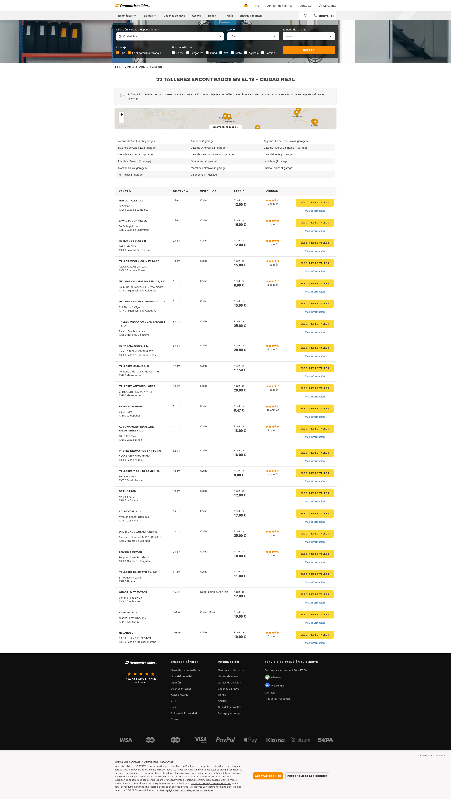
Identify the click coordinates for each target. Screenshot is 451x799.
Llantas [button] (148, 15)
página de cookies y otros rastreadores (210, 783)
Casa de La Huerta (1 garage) (135, 154)
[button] (121, 114)
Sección (231, 29)
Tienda (212, 15)
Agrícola (254, 53)
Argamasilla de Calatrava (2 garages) (286, 141)
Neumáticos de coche (231, 670)
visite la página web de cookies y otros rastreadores (186, 790)
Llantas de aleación (229, 682)
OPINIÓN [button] (272, 191)
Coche (180, 53)
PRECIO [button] (239, 191)
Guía (230, 15)
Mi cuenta (329, 6)
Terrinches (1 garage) (130, 174)
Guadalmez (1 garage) (204, 161)
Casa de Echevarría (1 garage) (208, 147)
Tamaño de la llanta (294, 29)
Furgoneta (197, 53)
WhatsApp (277, 677)
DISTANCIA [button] (180, 191)
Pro (257, 6)
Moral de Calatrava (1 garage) (208, 168)
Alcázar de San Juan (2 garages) (136, 141)
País (173, 707)
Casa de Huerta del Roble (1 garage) (285, 147)
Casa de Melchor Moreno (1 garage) (212, 154)
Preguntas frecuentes (278, 698)
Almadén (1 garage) (202, 141)
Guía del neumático (182, 676)
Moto (238, 53)
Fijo (123, 53)
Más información (315, 210)
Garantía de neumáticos (185, 670)
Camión (270, 53)
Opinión (176, 682)
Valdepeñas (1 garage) (204, 174)
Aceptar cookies (268, 776)
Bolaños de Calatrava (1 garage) (137, 147)
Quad (213, 53)
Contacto (305, 6)
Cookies (175, 719)
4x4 (226, 53)
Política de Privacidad (184, 713)
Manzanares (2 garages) (132, 168)
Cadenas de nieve (174, 15)
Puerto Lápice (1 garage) (278, 168)
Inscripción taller (181, 688)
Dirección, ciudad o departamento (136, 29)
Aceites (196, 15)
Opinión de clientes (279, 6)
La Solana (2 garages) (276, 161)
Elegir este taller (315, 202)
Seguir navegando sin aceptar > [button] (431, 755)
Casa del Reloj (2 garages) (279, 154)
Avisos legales (179, 694)
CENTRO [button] (125, 191)
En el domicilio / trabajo (146, 53)
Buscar (309, 50)
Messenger (277, 685)
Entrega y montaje (251, 15)
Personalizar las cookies (307, 776)
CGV (173, 700)
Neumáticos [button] (125, 15)
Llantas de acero (228, 676)
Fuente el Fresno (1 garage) (134, 161)
